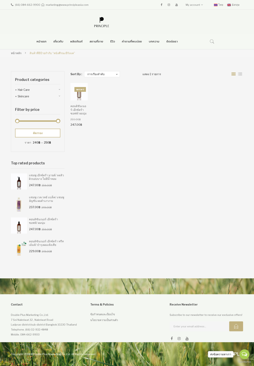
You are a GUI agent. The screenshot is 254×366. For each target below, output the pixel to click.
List (240, 74)
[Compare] (79, 102)
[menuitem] (41, 41)
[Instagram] (169, 5)
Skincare (23, 96)
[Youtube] (176, 5)
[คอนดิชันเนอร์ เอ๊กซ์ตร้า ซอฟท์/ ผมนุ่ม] (19, 225)
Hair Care (24, 89)
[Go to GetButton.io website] (244, 362)
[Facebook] (161, 5)
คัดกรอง (38, 133)
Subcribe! (236, 326)
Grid (234, 74)
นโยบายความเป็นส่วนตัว (104, 320)
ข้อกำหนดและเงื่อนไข (102, 314)
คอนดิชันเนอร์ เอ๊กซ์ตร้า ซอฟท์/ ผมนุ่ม (78, 109)
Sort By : (76, 74)
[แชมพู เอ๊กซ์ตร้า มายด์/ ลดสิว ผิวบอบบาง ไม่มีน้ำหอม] (19, 181)
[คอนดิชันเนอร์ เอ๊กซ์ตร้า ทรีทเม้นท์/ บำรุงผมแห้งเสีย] (19, 248)
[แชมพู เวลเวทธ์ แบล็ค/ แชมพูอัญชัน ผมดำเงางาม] (19, 203)
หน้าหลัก (16, 53)
